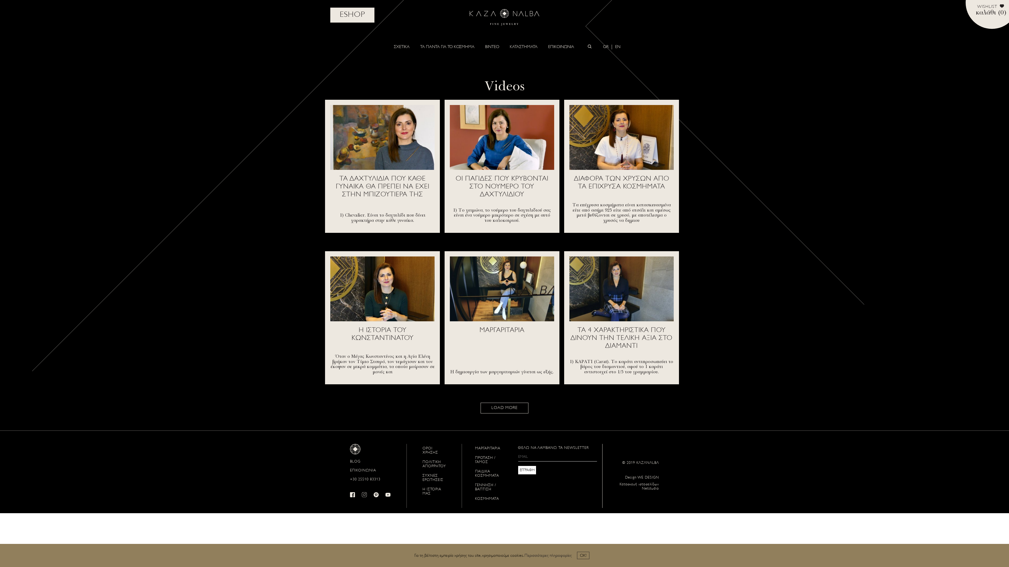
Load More (504, 408)
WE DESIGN (642, 478)
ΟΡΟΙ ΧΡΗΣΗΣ (430, 451)
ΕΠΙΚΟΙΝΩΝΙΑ (561, 47)
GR (606, 47)
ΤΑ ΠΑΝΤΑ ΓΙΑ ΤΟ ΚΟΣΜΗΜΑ (447, 47)
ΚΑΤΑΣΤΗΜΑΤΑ (524, 47)
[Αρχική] (504, 17)
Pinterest (376, 494)
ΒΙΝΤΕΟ (492, 47)
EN (617, 47)
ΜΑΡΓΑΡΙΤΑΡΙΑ (487, 448)
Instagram (364, 494)
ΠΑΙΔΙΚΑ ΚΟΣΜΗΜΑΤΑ (487, 474)
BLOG (355, 462)
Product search (589, 46)
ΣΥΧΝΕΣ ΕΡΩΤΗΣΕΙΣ (433, 478)
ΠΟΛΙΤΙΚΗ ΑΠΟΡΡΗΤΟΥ (434, 464)
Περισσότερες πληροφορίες (548, 556)
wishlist (987, 7)
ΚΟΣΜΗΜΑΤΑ (487, 499)
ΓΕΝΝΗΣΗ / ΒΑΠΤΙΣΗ (485, 487)
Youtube (388, 494)
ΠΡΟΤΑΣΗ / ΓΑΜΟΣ (485, 460)
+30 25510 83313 (365, 479)
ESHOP (352, 15)
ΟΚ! (583, 556)
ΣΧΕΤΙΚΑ (402, 47)
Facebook (352, 494)
